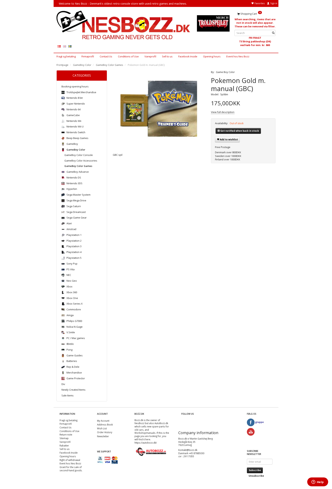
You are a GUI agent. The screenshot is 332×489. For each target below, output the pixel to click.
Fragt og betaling (66, 56)
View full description (222, 112)
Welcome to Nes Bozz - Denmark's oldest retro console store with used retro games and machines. (123, 3)
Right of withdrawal (70, 459)
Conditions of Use (128, 56)
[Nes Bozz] (123, 25)
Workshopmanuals (144, 432)
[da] (59, 46)
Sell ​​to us (167, 56)
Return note (66, 434)
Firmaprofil (87, 56)
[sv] (70, 46)
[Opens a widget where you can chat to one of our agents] (317, 482)
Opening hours (212, 56)
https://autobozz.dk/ (145, 442)
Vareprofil (150, 56)
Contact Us (106, 56)
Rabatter (64, 445)
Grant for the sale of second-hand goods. (71, 469)
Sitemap (64, 438)
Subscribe (255, 470)
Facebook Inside (187, 56)
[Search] (273, 33)
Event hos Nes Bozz (237, 56)
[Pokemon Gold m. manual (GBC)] (159, 108)
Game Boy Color (225, 72)
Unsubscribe (256, 475)
